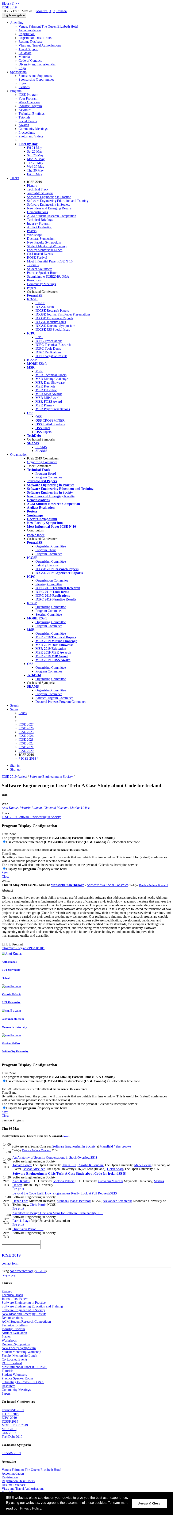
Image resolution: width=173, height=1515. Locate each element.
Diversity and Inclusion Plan (37, 64)
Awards (24, 125)
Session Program (13, 1120)
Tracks (14, 178)
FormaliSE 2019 (13, 1410)
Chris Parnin (38, 1204)
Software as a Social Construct (107, 885)
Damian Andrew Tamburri (153, 885)
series (22, 776)
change (66, 1136)
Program (16, 91)
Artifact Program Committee (54, 698)
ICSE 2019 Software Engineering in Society (31, 817)
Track (5, 813)
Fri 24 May (34, 147)
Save (5, 873)
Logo (22, 68)
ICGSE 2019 (10, 1414)
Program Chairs (45, 550)
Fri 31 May (34, 174)
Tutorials (24, 117)
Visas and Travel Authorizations (40, 45)
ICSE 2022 (26, 743)
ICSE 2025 (26, 732)
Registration (27, 34)
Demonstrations (37, 212)
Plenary (32, 185)
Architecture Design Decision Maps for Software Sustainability (57, 1213)
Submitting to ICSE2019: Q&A (48, 276)
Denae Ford (20, 1201)
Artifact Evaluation (39, 227)
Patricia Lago (21, 1220)
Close (5, 876)
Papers (31, 288)
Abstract (7, 890)
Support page (9, 1275)
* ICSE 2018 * (29, 758)
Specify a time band (53, 869)
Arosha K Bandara (91, 1165)
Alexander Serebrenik (117, 1201)
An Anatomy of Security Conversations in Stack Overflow (54, 1157)
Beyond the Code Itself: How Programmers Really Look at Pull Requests (64, 1193)
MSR (39, 371)
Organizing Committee (42, 462)
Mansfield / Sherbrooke (67, 885)
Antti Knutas (10, 807)
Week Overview (29, 102)
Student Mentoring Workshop (46, 246)
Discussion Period (27, 1229)
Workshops (34, 235)
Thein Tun (69, 1165)
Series (23, 713)
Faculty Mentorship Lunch (44, 250)
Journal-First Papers (40, 193)
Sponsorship (18, 72)
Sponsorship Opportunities (36, 79)
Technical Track (37, 189)
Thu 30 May (35, 170)
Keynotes (25, 110)
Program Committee (48, 477)
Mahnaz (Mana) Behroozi (74, 1201)
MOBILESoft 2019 (15, 1425)
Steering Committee (48, 584)
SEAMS (41, 447)
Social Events (28, 121)
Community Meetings (33, 128)
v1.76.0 (40, 1271)
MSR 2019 (9, 1429)
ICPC (39, 337)
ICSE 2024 (26, 736)
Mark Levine (142, 1165)
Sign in (15, 765)
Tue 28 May (35, 163)
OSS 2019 (9, 1433)
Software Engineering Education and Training (57, 200)
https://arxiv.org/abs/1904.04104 (23, 948)
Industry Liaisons (46, 565)
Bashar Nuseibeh (34, 1169)
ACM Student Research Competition (51, 216)
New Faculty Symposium (44, 242)
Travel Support (28, 49)
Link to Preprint (12, 944)
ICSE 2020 (26, 751)
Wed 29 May (35, 166)
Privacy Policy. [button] (31, 1508)
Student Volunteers (39, 269)
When (6, 881)
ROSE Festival (37, 257)
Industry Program (30, 106)
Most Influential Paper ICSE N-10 (50, 261)
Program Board (45, 473)
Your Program (28, 98)
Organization (18, 454)
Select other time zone (125, 842)
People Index (36, 535)
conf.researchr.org (22, 1271)
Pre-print (18, 1188)
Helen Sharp (115, 1169)
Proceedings (27, 132)
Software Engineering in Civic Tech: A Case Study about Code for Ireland (69, 1173)
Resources (34, 280)
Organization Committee (51, 580)
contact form (10, 1263)
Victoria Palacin (31, 807)
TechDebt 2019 (12, 1436)
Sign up (15, 769)
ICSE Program (28, 94)
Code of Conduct (30, 60)
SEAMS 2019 (11, 1453)
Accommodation (30, 30)
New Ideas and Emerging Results (49, 208)
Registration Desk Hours (35, 38)
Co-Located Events (40, 254)
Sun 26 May (35, 155)
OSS (38, 416)
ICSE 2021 (26, 747)
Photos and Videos (31, 136)
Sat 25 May (34, 151)
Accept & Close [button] (149, 1503)
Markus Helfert (80, 807)
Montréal (25, 57)
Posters (31, 231)
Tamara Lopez (22, 1165)
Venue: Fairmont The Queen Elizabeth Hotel (48, 26)
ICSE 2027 (26, 724)
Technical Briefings (32, 113)
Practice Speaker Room (42, 272)
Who (5, 804)
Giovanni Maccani (55, 807)
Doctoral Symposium (41, 238)
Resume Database (30, 41)
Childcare (25, 53)
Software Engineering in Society (48, 204)
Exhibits (24, 87)
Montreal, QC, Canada (51, 11)
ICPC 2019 (9, 1417)
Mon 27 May (36, 159)
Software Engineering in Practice (49, 197)
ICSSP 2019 (10, 1421)
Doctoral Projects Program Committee (60, 701)
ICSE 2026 (26, 728)
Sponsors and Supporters (35, 75)
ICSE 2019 (9, 776)
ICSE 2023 (26, 739)
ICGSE (40, 303)
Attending (16, 22)
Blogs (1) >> (10, 3)
